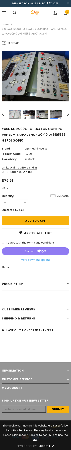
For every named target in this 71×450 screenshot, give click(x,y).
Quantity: (8, 196)
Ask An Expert (42, 330)
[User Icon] (55, 13)
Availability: (9, 159)
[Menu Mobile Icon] (4, 13)
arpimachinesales (36, 148)
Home (5, 24)
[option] (35, 76)
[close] (68, 3)
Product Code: (11, 154)
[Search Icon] (14, 13)
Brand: (6, 148)
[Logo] (35, 12)
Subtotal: (8, 210)
